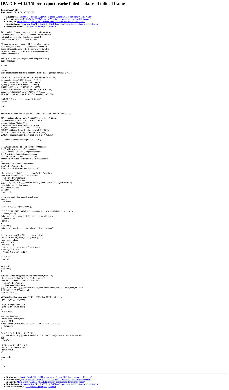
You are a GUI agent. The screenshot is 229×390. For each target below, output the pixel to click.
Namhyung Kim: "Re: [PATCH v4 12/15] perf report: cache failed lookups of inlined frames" (60, 24)
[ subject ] (43, 26)
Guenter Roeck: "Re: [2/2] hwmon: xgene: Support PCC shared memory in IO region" (56, 17)
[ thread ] (35, 26)
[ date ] (28, 26)
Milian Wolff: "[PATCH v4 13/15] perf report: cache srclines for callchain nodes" (57, 19)
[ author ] (52, 26)
